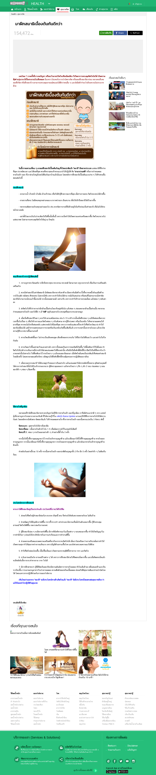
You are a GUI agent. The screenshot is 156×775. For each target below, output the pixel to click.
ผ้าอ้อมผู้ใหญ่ (107, 701)
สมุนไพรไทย (84, 698)
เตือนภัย (89, 9)
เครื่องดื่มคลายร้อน (108, 721)
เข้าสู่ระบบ (138, 4)
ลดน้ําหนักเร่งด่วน (17, 705)
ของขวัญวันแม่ (107, 698)
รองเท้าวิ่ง (36, 711)
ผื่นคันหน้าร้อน (61, 717)
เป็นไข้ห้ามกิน (130, 705)
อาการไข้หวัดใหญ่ (62, 698)
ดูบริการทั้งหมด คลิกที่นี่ (83, 770)
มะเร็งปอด (60, 705)
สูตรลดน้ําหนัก (16, 714)
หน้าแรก (17, 9)
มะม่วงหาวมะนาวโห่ (86, 717)
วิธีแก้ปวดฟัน (129, 708)
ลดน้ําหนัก (37, 724)
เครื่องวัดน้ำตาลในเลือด (133, 724)
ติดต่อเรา (112, 745)
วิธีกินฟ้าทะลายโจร (86, 701)
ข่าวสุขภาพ (103, 9)
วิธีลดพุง (36, 717)
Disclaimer (132, 745)
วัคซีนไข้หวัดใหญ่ (62, 701)
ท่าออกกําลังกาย (39, 721)
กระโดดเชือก (38, 705)
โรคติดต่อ (59, 711)
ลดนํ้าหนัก (14, 708)
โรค (77, 9)
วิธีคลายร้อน (106, 714)
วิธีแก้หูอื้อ (105, 717)
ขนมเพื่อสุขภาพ (108, 705)
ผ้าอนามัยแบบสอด (131, 698)
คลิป (116, 9)
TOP (150, 771)
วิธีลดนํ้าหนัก (15, 724)
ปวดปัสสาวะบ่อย (131, 711)
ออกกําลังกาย (38, 698)
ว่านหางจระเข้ (84, 711)
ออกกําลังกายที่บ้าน (40, 701)
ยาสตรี (127, 721)
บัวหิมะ (81, 721)
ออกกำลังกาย (49, 9)
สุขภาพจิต (65, 9)
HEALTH (37, 3)
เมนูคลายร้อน (107, 708)
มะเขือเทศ (83, 714)
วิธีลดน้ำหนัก (32, 9)
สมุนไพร (82, 724)
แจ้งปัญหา (132, 749)
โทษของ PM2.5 (108, 724)
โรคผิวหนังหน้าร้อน (63, 721)
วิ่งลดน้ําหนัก (38, 714)
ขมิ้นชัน (82, 705)
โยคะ (35, 708)
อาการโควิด (60, 708)
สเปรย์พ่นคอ (129, 717)
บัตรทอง (128, 701)
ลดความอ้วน (15, 721)
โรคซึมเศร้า (60, 724)
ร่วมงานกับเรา (114, 749)
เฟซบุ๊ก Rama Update (66, 416)
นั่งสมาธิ (21, 615)
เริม (57, 714)
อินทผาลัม (83, 708)
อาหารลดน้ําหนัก (17, 698)
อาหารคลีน (15, 711)
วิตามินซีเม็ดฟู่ (107, 711)
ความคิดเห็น (107, 33)
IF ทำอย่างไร (15, 701)
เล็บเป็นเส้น (129, 714)
